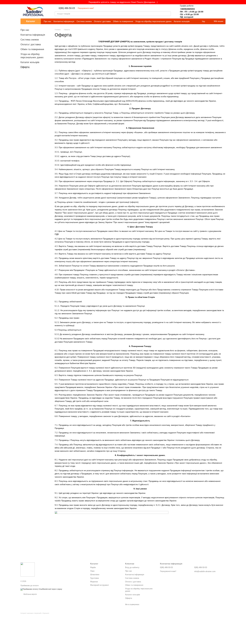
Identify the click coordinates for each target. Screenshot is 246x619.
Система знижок (84, 21)
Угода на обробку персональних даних (153, 21)
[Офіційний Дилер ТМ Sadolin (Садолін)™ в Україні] (27, 569)
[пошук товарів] (168, 13)
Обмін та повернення (123, 21)
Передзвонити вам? (86, 8)
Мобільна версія (30, 594)
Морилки (94, 582)
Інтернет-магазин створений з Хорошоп (34, 613)
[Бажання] (216, 11)
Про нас (47, 21)
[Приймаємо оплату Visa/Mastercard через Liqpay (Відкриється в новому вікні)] (41, 589)
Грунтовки (94, 578)
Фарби (93, 567)
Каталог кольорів (181, 21)
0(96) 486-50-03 (67, 8)
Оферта (128, 598)
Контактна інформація (64, 21)
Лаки (92, 571)
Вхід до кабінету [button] (132, 567)
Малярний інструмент (99, 585)
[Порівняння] (208, 11)
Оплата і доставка (102, 21)
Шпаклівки (94, 574)
